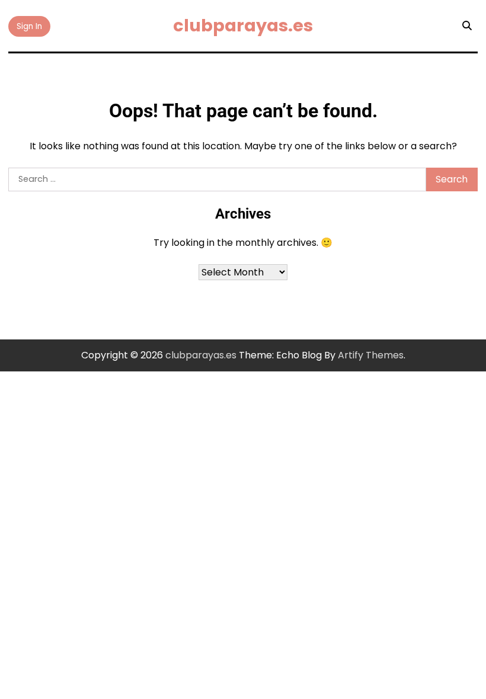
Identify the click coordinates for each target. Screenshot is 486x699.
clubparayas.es (243, 25)
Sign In (29, 26)
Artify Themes (371, 355)
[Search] (467, 26)
